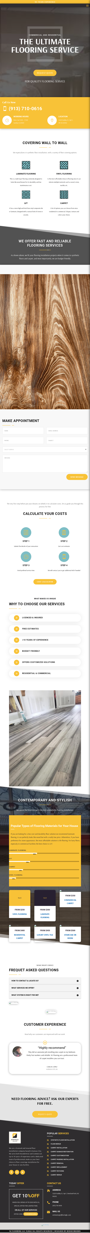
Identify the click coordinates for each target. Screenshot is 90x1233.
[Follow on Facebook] (11, 1172)
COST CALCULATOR (45, 582)
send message (77, 477)
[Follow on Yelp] (22, 1172)
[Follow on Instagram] (17, 1172)
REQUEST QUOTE (45, 72)
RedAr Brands (74, 1231)
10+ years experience (45, 2)
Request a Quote (45, 1114)
